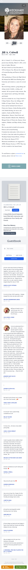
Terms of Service (18, 563)
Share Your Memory (10, 233)
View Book (7, 210)
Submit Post (14, 258)
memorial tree (20, 153)
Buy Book (15, 210)
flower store (19, 156)
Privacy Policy (10, 563)
